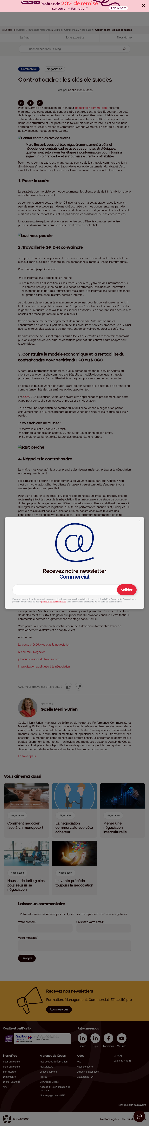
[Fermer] (143, 5)
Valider (127, 590)
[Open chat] (139, 1116)
